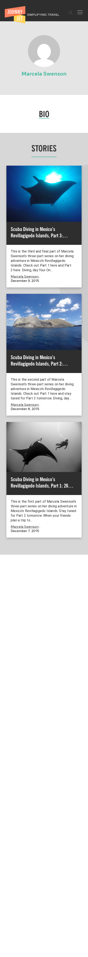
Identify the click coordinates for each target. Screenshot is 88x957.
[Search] (70, 12)
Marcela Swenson (25, 276)
